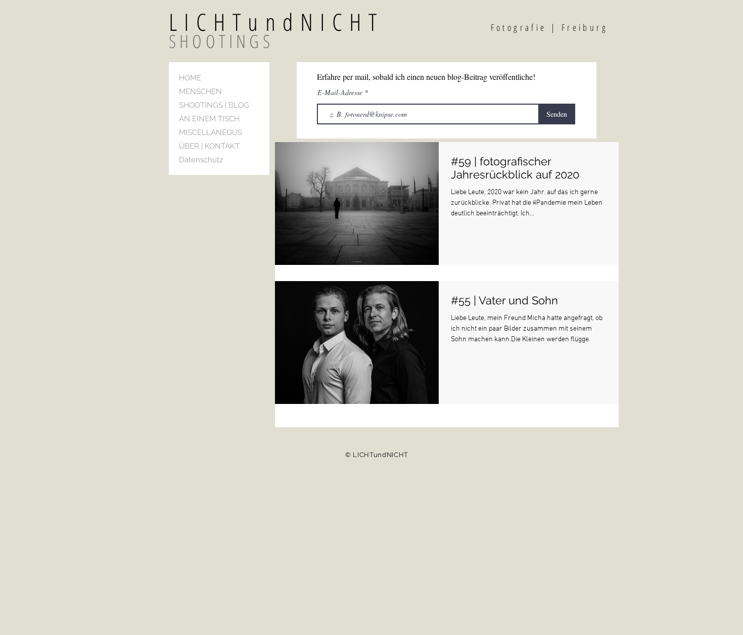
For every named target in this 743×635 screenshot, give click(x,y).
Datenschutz (201, 159)
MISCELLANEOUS (210, 132)
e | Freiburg (574, 27)
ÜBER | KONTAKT (209, 146)
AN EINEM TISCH (209, 118)
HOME (190, 77)
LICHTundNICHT (301, 22)
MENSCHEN (200, 91)
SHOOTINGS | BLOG (214, 105)
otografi (518, 27)
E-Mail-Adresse (340, 92)
